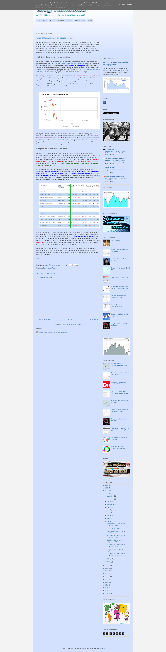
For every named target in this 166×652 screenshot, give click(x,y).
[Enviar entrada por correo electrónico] (66, 265)
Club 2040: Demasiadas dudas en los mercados (69, 63)
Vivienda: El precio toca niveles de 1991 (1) (118, 296)
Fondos (70, 20)
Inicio (70, 319)
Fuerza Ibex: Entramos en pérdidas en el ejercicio (115, 550)
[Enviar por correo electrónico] (70, 265)
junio (108, 513)
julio (108, 510)
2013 (107, 576)
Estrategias (61, 20)
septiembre (111, 504)
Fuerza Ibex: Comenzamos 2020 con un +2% (119, 305)
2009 (107, 588)
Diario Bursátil (110, 167)
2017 (107, 565)
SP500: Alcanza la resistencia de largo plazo (119, 364)
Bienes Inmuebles (80, 20)
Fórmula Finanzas (111, 149)
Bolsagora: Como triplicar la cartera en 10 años (119, 410)
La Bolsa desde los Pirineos (114, 176)
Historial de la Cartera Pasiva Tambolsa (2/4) (116, 524)
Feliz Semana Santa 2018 (115, 528)
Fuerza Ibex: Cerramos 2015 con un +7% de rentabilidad (120, 287)
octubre (109, 501)
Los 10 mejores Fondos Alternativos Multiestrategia (119, 392)
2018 (107, 493)
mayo (109, 515)
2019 (107, 491)
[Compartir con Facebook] (75, 265)
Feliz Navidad (115, 240)
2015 (107, 571)
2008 (107, 590)
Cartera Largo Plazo (49, 268)
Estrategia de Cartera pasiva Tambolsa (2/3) (116, 545)
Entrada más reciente (44, 319)
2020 (107, 488)
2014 (107, 574)
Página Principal (42, 20)
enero (109, 562)
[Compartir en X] (73, 265)
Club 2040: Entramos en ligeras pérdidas (114, 541)
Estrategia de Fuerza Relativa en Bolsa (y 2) (118, 447)
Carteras (52, 20)
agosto (109, 507)
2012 (107, 579)
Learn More (120, 5)
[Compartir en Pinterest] (77, 265)
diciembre (110, 496)
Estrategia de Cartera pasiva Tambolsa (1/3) (116, 554)
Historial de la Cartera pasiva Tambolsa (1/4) (116, 532)
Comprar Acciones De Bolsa (114, 158)
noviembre (110, 499)
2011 (107, 582)
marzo (109, 521)
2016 (107, 568)
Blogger (102, 648)
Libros (90, 20)
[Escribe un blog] (72, 265)
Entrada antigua (93, 319)
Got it (129, 5)
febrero (109, 559)
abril (108, 518)
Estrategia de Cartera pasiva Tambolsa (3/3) (116, 536)
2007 (107, 593)
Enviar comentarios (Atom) (72, 324)
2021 (107, 485)
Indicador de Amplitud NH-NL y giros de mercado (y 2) (120, 429)
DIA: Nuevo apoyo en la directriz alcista (118, 383)
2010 (107, 585)
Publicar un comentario (46, 277)
